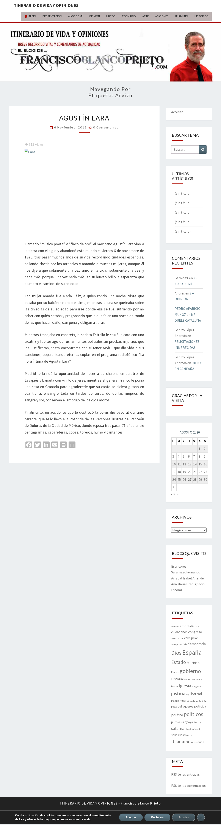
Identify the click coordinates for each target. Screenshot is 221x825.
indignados (197, 686)
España (192, 652)
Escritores (178, 566)
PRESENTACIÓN (52, 16)
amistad (175, 626)
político (177, 715)
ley (187, 694)
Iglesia (185, 686)
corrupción (191, 638)
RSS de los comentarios (188, 785)
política (200, 706)
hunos (174, 686)
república (192, 722)
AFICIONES (162, 16)
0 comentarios (106, 127)
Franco (175, 672)
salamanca (181, 728)
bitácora (193, 626)
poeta (174, 706)
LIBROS (111, 16)
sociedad (195, 729)
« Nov (175, 494)
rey (199, 722)
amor (184, 626)
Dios (176, 652)
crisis (184, 644)
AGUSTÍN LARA (84, 118)
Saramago (178, 572)
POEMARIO (129, 16)
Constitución (177, 638)
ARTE (145, 16)
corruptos (176, 644)
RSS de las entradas (185, 774)
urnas (194, 742)
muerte (184, 701)
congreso (195, 632)
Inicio (32, 16)
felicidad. (193, 663)
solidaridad (178, 735)
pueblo (175, 722)
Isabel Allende (193, 578)
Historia (177, 679)
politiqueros (185, 706)
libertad (196, 693)
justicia (178, 693)
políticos (193, 714)
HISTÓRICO (201, 16)
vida (201, 742)
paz (204, 701)
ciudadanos (179, 632)
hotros (199, 679)
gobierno (190, 671)
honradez (189, 679)
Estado (178, 662)
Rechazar (157, 817)
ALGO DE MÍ (75, 16)
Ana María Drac (182, 584)
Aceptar (130, 817)
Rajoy (184, 722)
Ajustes (184, 817)
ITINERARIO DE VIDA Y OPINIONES (45, 5)
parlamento (195, 701)
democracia (197, 644)
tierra (189, 735)
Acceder (177, 112)
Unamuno (181, 742)
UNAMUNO (181, 16)
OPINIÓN (94, 16)
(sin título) (183, 193)
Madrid (175, 700)
